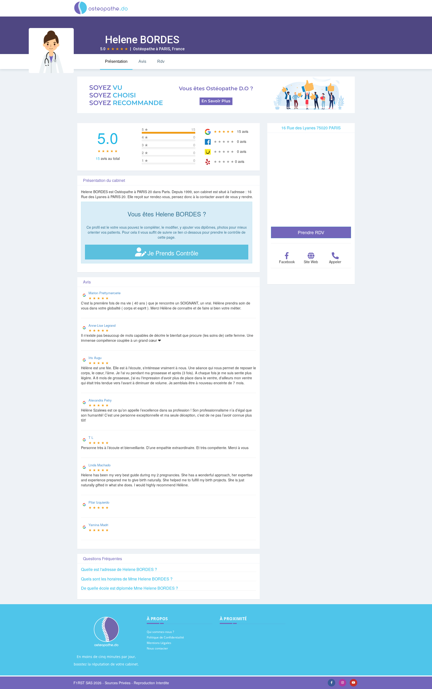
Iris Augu (95, 357)
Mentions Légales (159, 643)
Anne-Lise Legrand (102, 325)
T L (90, 437)
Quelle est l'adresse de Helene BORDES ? (119, 569)
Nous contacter (157, 648)
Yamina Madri (98, 524)
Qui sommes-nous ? (160, 632)
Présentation (116, 61)
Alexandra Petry (100, 400)
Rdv (160, 61)
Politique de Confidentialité (165, 637)
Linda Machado (99, 465)
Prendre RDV (311, 232)
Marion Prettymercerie (104, 292)
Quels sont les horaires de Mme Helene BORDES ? (126, 579)
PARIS (164, 49)
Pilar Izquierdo (98, 502)
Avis (142, 61)
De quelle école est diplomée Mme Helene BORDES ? (129, 588)
